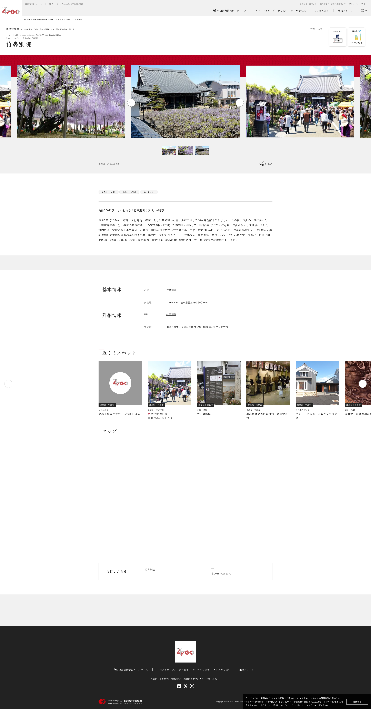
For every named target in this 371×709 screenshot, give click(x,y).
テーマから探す (299, 10)
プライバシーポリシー (358, 4)
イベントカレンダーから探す (271, 10)
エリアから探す (320, 10)
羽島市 (69, 19)
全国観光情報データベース (232, 10)
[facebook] (179, 686)
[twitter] (185, 686)
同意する (357, 701)
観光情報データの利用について (333, 4)
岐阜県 (60, 19)
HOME (27, 19)
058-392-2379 (223, 573)
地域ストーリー (346, 10)
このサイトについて (302, 705)
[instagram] (192, 686)
